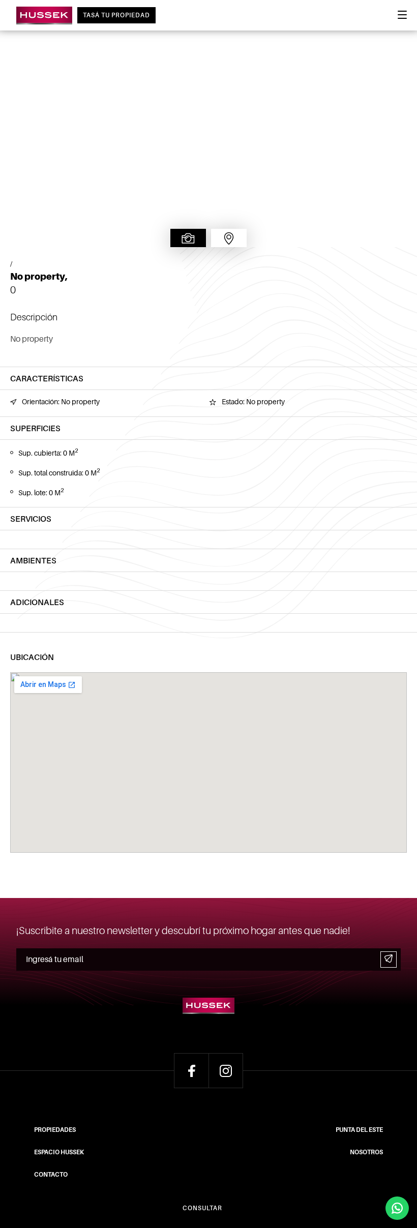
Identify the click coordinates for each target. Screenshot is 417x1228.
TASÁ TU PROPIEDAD (116, 15)
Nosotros (366, 1152)
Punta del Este (359, 1130)
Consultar (202, 1208)
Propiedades (55, 1130)
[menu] (402, 17)
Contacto (51, 1175)
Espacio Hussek (59, 1152)
